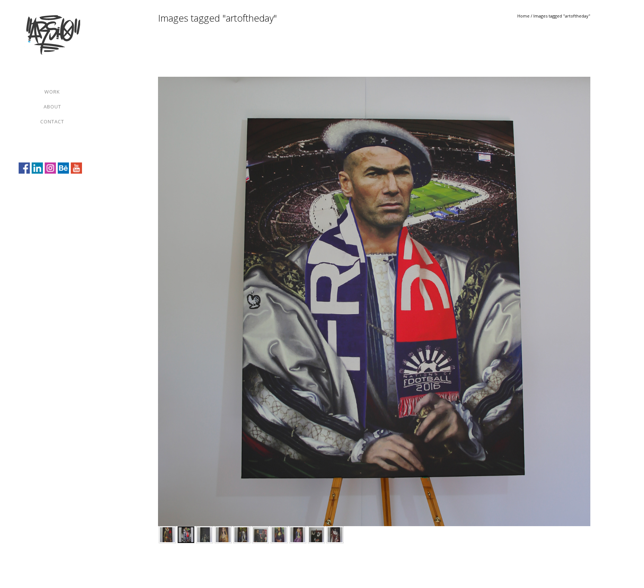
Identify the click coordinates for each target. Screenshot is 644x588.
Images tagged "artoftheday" (561, 16)
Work (52, 91)
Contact (52, 121)
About (52, 106)
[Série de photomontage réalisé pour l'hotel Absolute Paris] (167, 534)
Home (523, 16)
